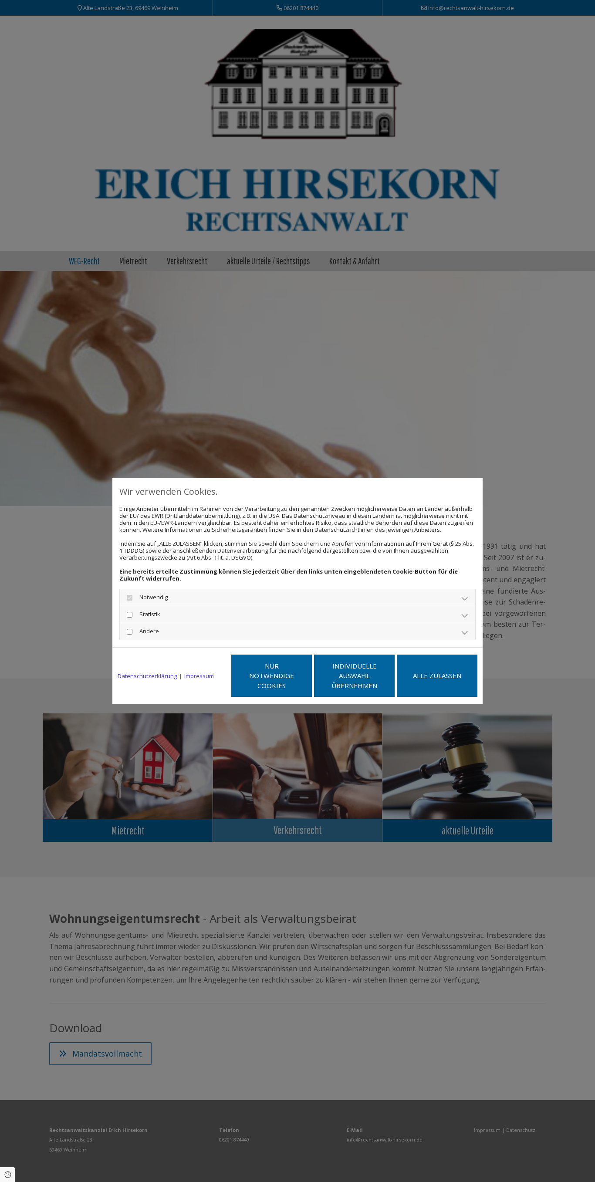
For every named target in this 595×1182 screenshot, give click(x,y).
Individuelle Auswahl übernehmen (354, 676)
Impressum (199, 675)
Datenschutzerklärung (147, 675)
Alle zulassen (437, 675)
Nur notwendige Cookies (271, 676)
